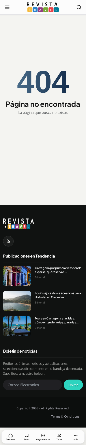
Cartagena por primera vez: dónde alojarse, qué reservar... (58, 270)
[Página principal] (43, 7)
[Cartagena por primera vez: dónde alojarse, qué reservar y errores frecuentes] (17, 276)
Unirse (73, 385)
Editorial (40, 277)
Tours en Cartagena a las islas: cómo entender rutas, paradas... (57, 320)
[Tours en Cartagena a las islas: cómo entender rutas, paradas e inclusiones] (17, 326)
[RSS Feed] (8, 241)
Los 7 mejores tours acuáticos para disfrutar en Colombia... (58, 295)
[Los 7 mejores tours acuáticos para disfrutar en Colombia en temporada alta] (17, 301)
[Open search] (79, 7)
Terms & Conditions (65, 416)
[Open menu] (7, 7)
